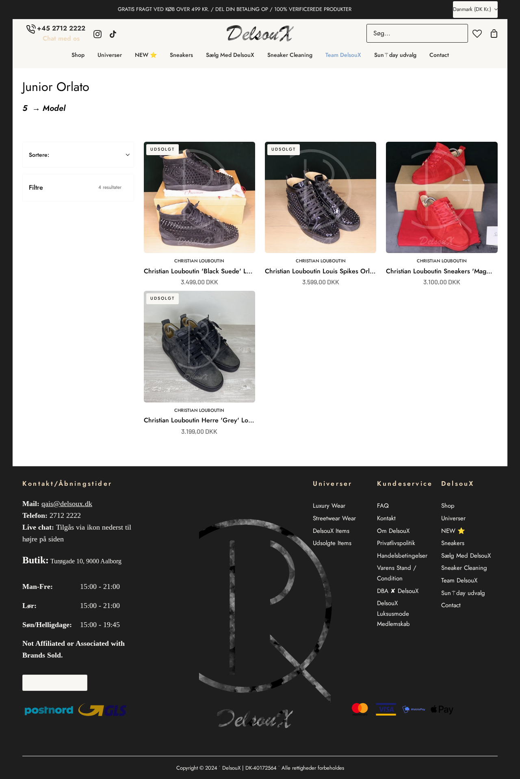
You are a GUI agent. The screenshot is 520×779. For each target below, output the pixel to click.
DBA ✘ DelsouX (397, 590)
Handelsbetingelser (402, 555)
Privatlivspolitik (396, 543)
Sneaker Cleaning (464, 567)
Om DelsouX (393, 530)
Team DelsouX (459, 580)
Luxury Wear (329, 505)
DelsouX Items (331, 530)
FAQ (383, 505)
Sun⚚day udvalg (463, 593)
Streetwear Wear (334, 518)
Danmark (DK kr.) (472, 9)
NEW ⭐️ (453, 530)
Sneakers (452, 543)
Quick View (226, 244)
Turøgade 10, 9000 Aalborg (85, 561)
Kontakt (386, 518)
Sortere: (39, 155)
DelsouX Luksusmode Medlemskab (393, 613)
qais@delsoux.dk (66, 504)
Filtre (75, 187)
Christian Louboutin (199, 261)
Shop (448, 505)
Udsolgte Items (332, 543)
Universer (453, 518)
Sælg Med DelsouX (466, 555)
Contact (451, 605)
